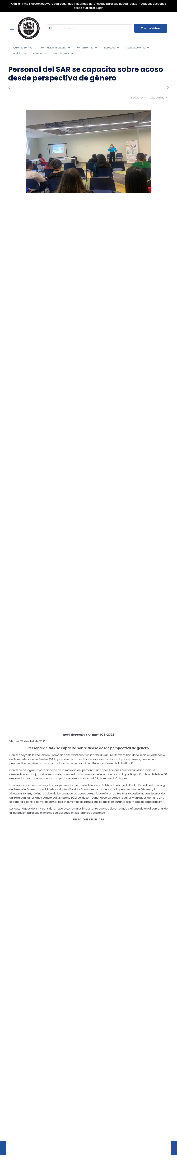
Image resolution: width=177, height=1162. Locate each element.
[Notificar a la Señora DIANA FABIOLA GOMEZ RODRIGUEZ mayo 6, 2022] (174, 1148)
